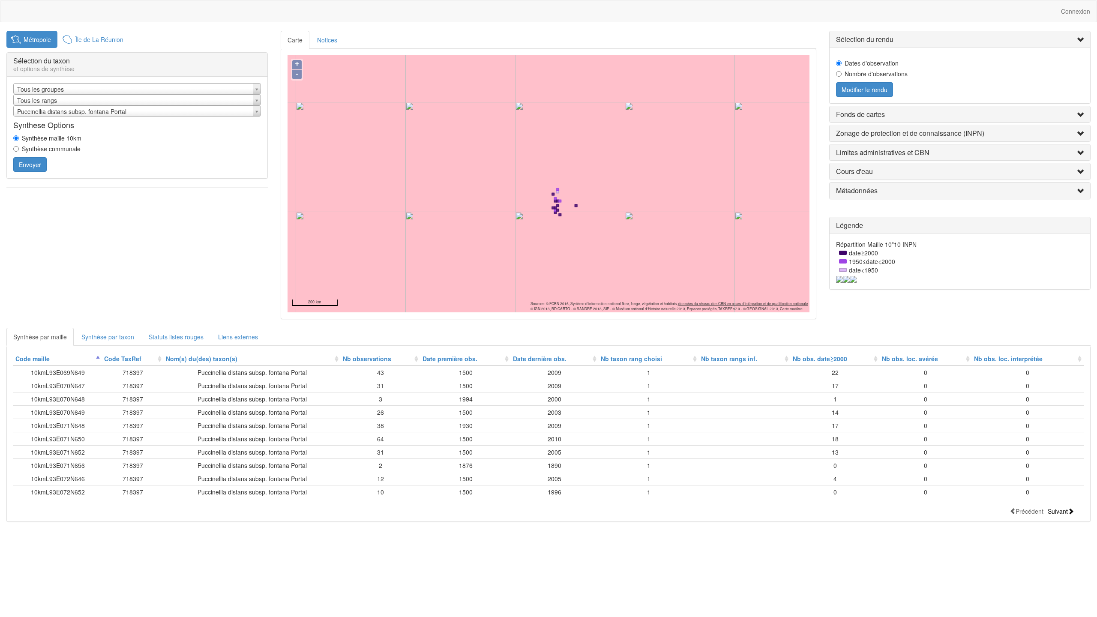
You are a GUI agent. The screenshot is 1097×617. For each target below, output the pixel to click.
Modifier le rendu (864, 89)
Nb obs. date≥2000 (820, 358)
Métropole (37, 39)
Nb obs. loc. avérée (910, 358)
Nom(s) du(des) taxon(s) (201, 358)
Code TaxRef (122, 358)
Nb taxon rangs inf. (729, 358)
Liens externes (238, 336)
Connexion (1075, 11)
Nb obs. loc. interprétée (1008, 358)
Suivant (1058, 511)
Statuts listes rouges (176, 336)
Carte (295, 40)
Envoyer (30, 164)
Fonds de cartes (860, 114)
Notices (327, 40)
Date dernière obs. (539, 358)
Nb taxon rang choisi (631, 358)
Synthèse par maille (40, 336)
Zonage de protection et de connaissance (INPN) (910, 133)
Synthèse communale (51, 148)
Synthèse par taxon (107, 336)
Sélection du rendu (864, 39)
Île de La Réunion (99, 39)
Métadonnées (857, 190)
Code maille (32, 358)
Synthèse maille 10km (51, 138)
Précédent (1029, 511)
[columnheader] (57, 358)
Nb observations (367, 358)
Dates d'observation (872, 63)
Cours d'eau (854, 171)
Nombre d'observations (876, 73)
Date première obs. (450, 358)
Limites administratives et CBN (882, 152)
